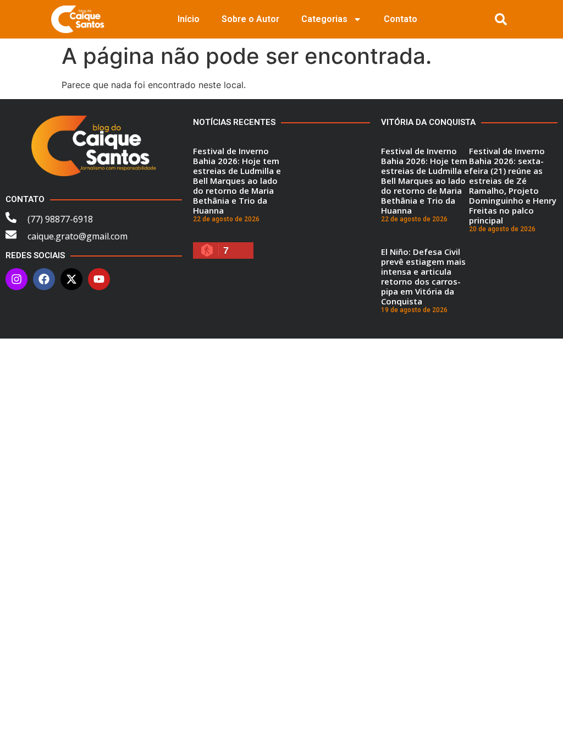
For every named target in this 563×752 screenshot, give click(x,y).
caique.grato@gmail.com (77, 236)
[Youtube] (99, 279)
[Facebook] (44, 279)
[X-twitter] (71, 279)
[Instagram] (16, 279)
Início (189, 19)
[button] (501, 19)
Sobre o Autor (250, 19)
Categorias (324, 19)
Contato (400, 19)
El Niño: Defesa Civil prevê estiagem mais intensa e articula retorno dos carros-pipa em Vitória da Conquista (423, 276)
